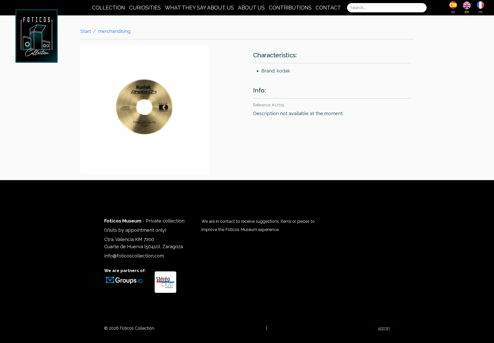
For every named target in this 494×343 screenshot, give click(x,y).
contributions (290, 8)
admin (384, 328)
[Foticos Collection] (36, 35)
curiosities (145, 8)
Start (85, 31)
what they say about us (199, 8)
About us (251, 8)
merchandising (114, 31)
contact (328, 8)
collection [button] (108, 8)
